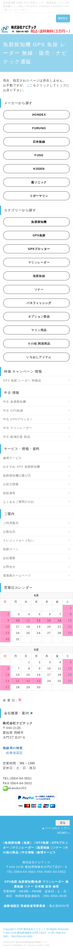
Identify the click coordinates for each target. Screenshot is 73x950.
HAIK (46, 945)
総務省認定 (14, 752)
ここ (29, 85)
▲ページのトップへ (56, 828)
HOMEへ (63, 832)
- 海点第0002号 (36, 905)
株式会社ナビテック (35, 929)
